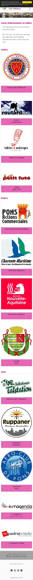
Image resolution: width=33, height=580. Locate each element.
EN (22, 577)
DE (19, 577)
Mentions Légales (16, 564)
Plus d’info (7, 5)
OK (27, 2)
